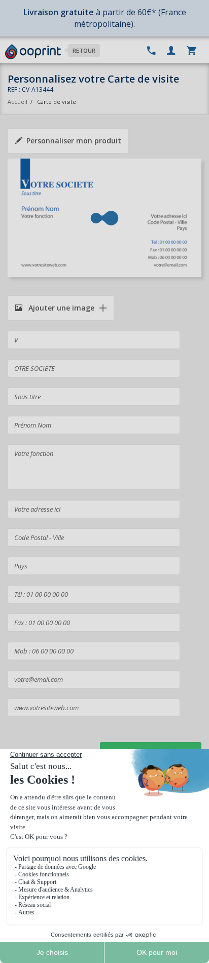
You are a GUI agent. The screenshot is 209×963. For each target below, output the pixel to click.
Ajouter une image (60, 308)
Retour (84, 50)
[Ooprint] (33, 52)
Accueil (17, 101)
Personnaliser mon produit (73, 140)
